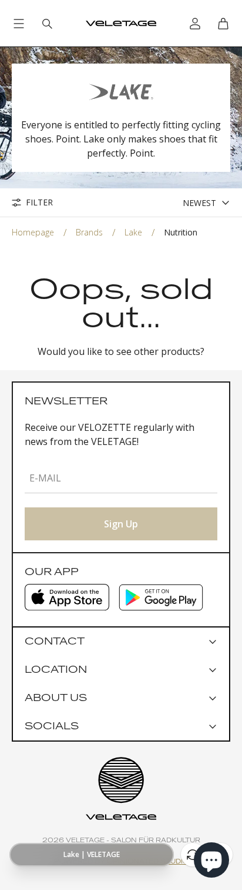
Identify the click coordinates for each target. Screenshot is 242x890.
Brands (89, 232)
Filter (39, 202)
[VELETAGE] (121, 23)
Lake (133, 232)
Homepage (33, 232)
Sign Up (121, 523)
